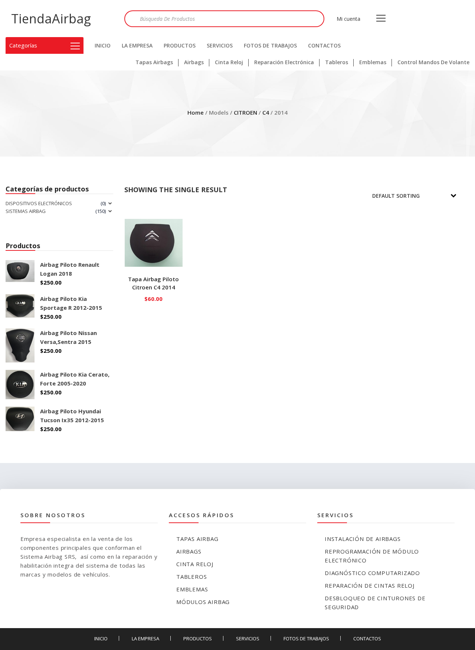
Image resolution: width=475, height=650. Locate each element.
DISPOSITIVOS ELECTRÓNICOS (39, 203)
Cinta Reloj (229, 62)
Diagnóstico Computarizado (372, 573)
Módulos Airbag (203, 601)
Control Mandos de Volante (433, 62)
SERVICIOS (220, 45)
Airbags (194, 62)
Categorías (23, 45)
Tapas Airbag (197, 538)
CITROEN (245, 112)
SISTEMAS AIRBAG (26, 211)
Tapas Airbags (154, 62)
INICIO (103, 45)
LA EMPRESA (137, 45)
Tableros (336, 62)
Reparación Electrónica (284, 62)
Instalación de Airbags (363, 538)
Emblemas (372, 62)
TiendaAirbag (51, 18)
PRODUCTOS (180, 45)
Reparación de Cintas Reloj (370, 585)
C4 (265, 112)
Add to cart (154, 297)
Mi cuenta (348, 18)
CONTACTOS (324, 45)
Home (195, 112)
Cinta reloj (194, 564)
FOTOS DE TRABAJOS (270, 45)
